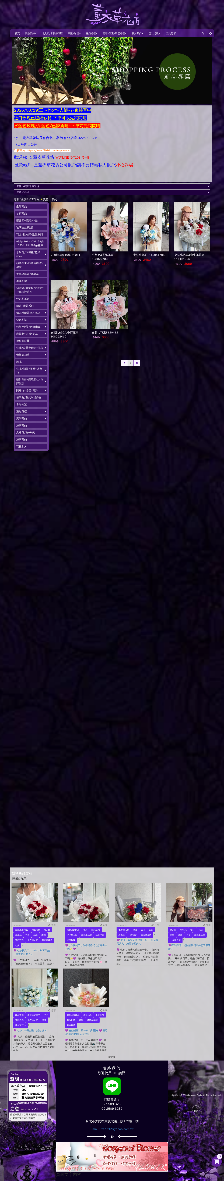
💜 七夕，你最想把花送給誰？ (30, 1030)
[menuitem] (31, 206)
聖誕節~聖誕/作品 (27, 220)
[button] (210, 33)
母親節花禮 (22, 355)
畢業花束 (87, 1014)
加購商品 (21, 425)
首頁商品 (21, 213)
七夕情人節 (32, 940)
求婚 (43, 935)
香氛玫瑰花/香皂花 (27, 274)
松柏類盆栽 (22, 341)
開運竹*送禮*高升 (27, 390)
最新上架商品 (21, 929)
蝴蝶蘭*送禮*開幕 (27, 334)
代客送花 (133, 935)
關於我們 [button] (137, 33)
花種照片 (21, 446)
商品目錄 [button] (30, 33)
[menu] (31, 326)
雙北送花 (95, 929)
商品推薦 (36, 929)
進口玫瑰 (19, 940)
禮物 (81, 1020)
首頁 (17, 33)
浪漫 (135, 929)
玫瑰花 (18, 935)
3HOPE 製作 (196, 1117)
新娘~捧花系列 (25, 306)
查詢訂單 (171, 33)
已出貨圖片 (155, 33)
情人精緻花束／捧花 (28, 313)
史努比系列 (50, 199)
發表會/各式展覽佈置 (28, 397)
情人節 (47, 929)
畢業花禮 (21, 281)
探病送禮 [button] (91, 33)
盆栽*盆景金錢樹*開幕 (29, 348)
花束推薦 (100, 935)
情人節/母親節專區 (52, 33)
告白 (27, 935)
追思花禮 (21, 411)
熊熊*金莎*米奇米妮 (27, 199)
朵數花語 (21, 320)
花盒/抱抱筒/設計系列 (29, 234)
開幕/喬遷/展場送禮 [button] (114, 33)
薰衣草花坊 (47, 940)
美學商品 (21, 418)
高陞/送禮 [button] (73, 33)
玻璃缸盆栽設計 (25, 227)
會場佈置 (21, 404)
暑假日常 (71, 1020)
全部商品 (21, 206)
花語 (35, 935)
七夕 (17, 945)
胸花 (19, 362)
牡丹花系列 (22, 299)
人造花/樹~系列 (25, 432)
